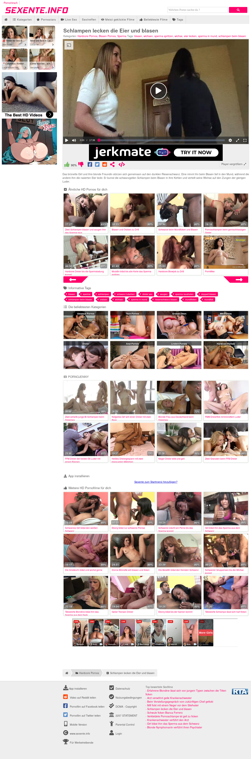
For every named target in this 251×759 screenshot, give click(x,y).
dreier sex (147, 294)
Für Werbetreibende (81, 742)
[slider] (80, 129)
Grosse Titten (179, 313)
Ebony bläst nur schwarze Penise (128, 527)
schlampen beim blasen (232, 36)
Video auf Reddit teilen (82, 697)
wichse (178, 36)
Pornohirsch (11, 3)
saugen (164, 294)
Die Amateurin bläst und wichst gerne (83, 569)
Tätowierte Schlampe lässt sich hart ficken (226, 611)
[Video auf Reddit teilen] (105, 165)
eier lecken (190, 36)
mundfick (208, 299)
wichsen (148, 36)
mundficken (191, 299)
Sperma (121, 36)
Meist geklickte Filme (119, 19)
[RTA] (240, 693)
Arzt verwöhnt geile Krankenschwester (169, 698)
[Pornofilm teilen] (112, 165)
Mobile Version (78, 724)
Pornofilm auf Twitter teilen (85, 715)
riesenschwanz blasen (166, 299)
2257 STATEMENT (126, 715)
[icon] (6, 20)
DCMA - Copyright (126, 706)
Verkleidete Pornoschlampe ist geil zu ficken (172, 716)
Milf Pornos (226, 313)
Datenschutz (122, 688)
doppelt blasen (208, 294)
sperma (86, 294)
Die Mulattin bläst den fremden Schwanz (178, 569)
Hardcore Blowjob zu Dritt (171, 271)
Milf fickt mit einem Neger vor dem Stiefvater (173, 705)
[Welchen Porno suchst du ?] (238, 10)
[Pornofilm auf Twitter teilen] (97, 165)
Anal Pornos (132, 343)
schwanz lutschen (126, 294)
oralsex (103, 299)
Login (118, 733)
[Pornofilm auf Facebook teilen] (90, 165)
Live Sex (70, 19)
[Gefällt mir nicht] (81, 165)
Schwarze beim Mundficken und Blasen (178, 229)
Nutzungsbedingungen (128, 697)
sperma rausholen (184, 294)
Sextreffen (89, 19)
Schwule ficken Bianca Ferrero (165, 712)
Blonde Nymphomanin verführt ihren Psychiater (174, 727)
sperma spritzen (163, 36)
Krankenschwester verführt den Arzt (168, 720)
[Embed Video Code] (121, 165)
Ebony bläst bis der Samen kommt (175, 611)
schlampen (103, 294)
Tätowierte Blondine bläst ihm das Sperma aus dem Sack (82, 613)
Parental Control (125, 724)
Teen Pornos (132, 313)
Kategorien (24, 19)
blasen (138, 36)
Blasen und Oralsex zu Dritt (125, 229)
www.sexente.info (80, 733)
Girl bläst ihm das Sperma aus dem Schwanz (173, 723)
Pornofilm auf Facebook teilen (87, 706)
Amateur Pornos (85, 313)
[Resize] (237, 140)
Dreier (86, 343)
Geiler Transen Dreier (122, 611)
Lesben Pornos (179, 343)
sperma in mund (207, 36)
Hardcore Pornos (87, 36)
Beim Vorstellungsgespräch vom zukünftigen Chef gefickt (180, 701)
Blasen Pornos (107, 36)
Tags (179, 19)
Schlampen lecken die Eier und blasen (169, 709)
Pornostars (48, 19)
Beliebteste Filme (155, 19)
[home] (66, 673)
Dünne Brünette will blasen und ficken (131, 569)
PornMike (210, 271)
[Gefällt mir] (67, 165)
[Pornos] (42, 13)
